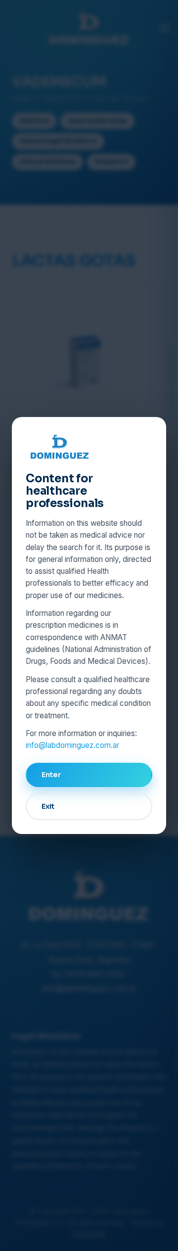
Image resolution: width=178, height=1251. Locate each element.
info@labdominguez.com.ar (72, 745)
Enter (51, 774)
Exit (48, 806)
